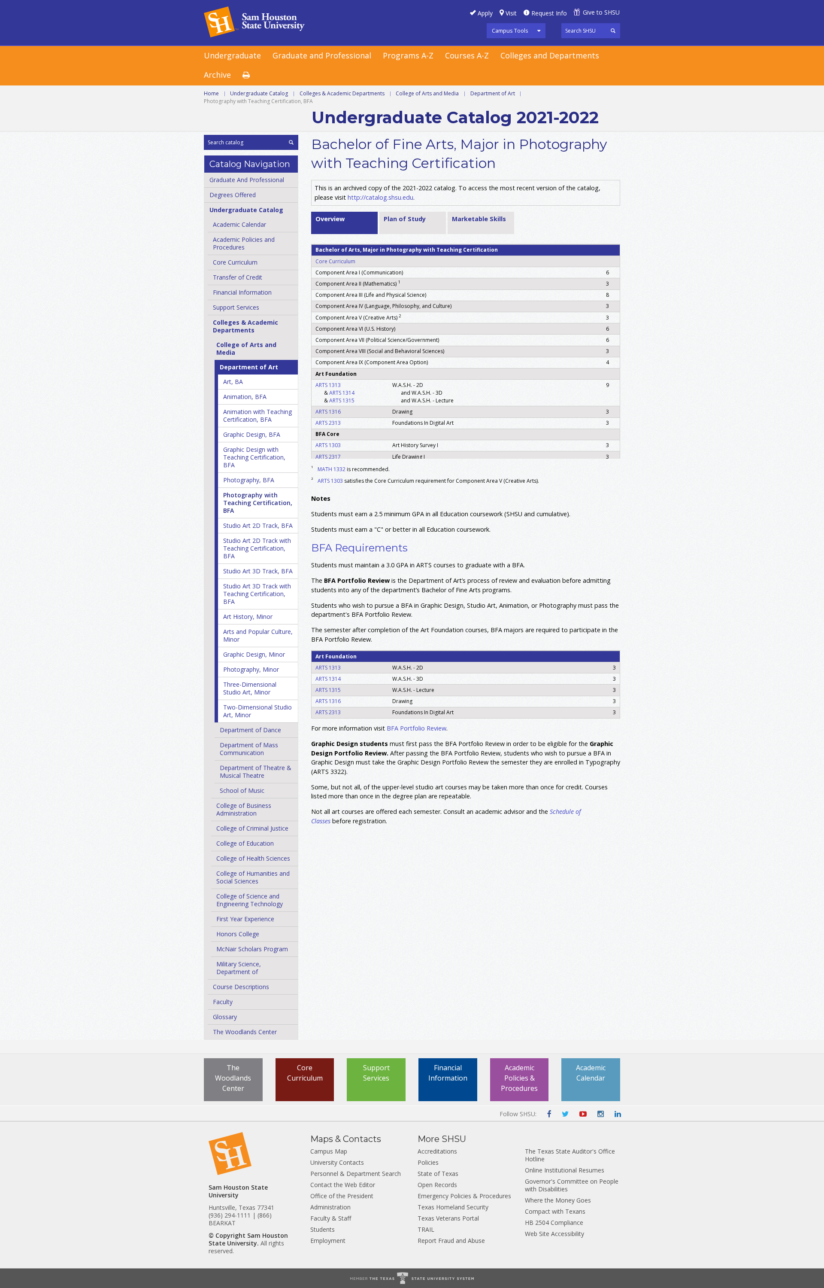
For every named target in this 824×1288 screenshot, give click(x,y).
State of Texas (438, 1173)
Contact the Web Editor (342, 1185)
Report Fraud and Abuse (451, 1240)
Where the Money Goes (558, 1200)
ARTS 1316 (328, 411)
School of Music (242, 790)
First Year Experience (245, 919)
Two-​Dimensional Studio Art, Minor (257, 711)
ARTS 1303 (328, 445)
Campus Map (328, 1151)
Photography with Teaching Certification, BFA (257, 503)
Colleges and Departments (549, 55)
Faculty (223, 1002)
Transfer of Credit (237, 277)
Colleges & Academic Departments (342, 93)
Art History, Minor (248, 616)
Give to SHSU (601, 12)
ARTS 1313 (328, 385)
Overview (330, 219)
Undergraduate (232, 55)
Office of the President (341, 1196)
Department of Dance (250, 730)
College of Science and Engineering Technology (249, 900)
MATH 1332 (331, 469)
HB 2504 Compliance (554, 1222)
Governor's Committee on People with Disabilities (571, 1185)
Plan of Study (405, 219)
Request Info (549, 13)
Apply (485, 13)
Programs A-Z (408, 55)
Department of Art (492, 93)
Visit (511, 13)
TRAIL (426, 1229)
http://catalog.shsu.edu (380, 197)
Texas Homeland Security (453, 1207)
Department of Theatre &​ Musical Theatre (255, 771)
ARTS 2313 (328, 422)
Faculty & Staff (330, 1218)
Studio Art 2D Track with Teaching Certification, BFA (257, 548)
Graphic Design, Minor (254, 654)
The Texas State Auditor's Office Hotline (570, 1155)
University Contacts (337, 1162)
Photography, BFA (248, 480)
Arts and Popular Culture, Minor (258, 635)
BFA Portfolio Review (416, 728)
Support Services (236, 307)
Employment (327, 1240)
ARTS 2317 (328, 456)
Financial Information (242, 292)
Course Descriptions (241, 987)
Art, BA (233, 382)
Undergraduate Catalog (259, 93)
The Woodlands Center (245, 1032)
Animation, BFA (245, 397)
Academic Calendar (239, 224)
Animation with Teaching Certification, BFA (257, 415)
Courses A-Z (467, 55)
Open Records (437, 1185)
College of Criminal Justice (252, 828)
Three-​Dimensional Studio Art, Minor (249, 688)
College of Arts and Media (427, 93)
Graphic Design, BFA (251, 434)
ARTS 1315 (341, 400)
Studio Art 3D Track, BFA (258, 571)
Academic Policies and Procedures (244, 243)
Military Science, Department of (238, 968)
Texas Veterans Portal (448, 1218)
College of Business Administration (243, 809)
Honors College (237, 934)
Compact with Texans (555, 1211)
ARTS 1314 (341, 392)
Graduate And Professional (246, 180)
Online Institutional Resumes (564, 1170)
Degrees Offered (232, 195)
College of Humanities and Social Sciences (253, 877)
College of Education (245, 843)
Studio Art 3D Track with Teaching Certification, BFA (257, 594)
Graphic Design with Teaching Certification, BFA (254, 457)
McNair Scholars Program (252, 949)
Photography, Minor (251, 669)
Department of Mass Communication (249, 749)
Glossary (225, 1017)
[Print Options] (251, 75)
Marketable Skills (479, 219)
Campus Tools (510, 30)
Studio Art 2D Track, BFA (258, 525)
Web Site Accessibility (554, 1234)
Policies (428, 1162)
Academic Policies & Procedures (519, 1078)
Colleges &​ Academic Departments (245, 326)
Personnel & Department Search (355, 1173)
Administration (330, 1207)
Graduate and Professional (322, 55)
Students (322, 1229)
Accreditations (437, 1151)
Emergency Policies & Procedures (464, 1196)
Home (211, 93)
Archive (217, 75)
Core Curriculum (235, 262)
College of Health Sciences (253, 858)
